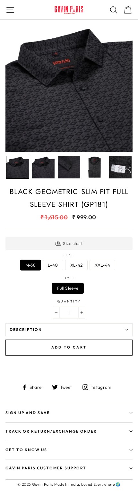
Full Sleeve (68, 288)
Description (26, 329)
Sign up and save (27, 412)
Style (69, 278)
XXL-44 (102, 265)
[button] (17, 167)
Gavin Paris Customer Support (45, 468)
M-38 (30, 265)
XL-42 (76, 265)
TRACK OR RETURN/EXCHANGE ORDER (51, 431)
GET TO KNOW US (26, 449)
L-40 (53, 265)
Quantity (69, 301)
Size (69, 255)
